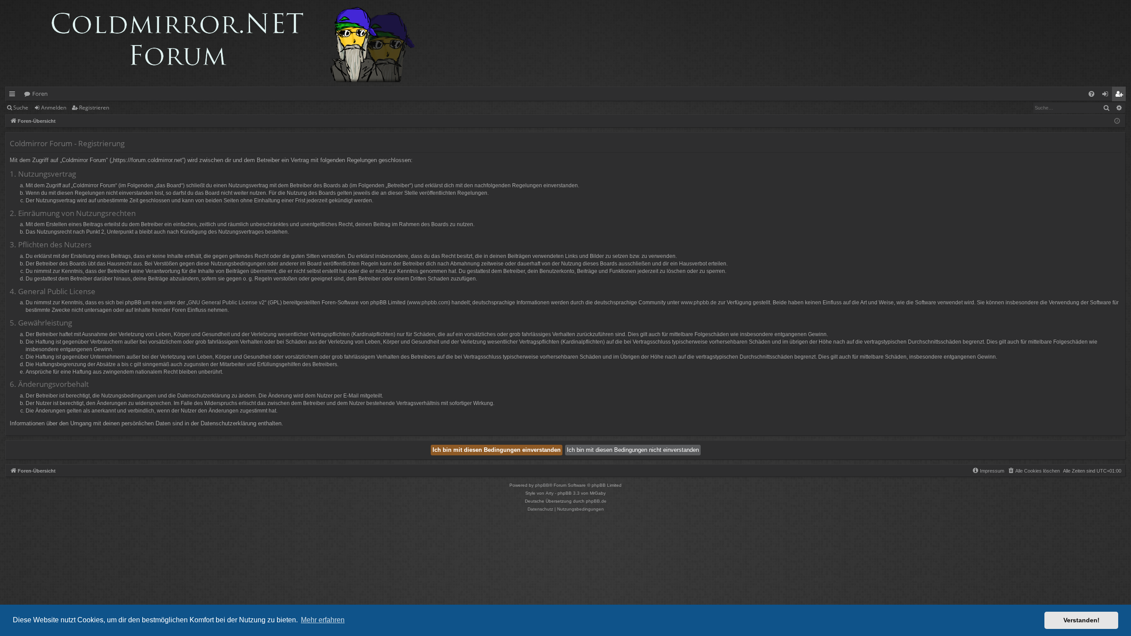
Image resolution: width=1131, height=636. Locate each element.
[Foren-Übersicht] (214, 43)
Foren (40, 94)
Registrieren (94, 107)
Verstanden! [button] (1081, 620)
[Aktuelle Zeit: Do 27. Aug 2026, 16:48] (1117, 121)
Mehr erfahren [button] (323, 620)
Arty (550, 493)
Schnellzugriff (14, 95)
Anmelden (53, 107)
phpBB (542, 485)
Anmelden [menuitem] (1107, 95)
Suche (20, 107)
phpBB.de (596, 501)
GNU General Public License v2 (226, 302)
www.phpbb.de (699, 302)
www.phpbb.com (428, 302)
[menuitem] (1091, 94)
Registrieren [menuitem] (1121, 95)
